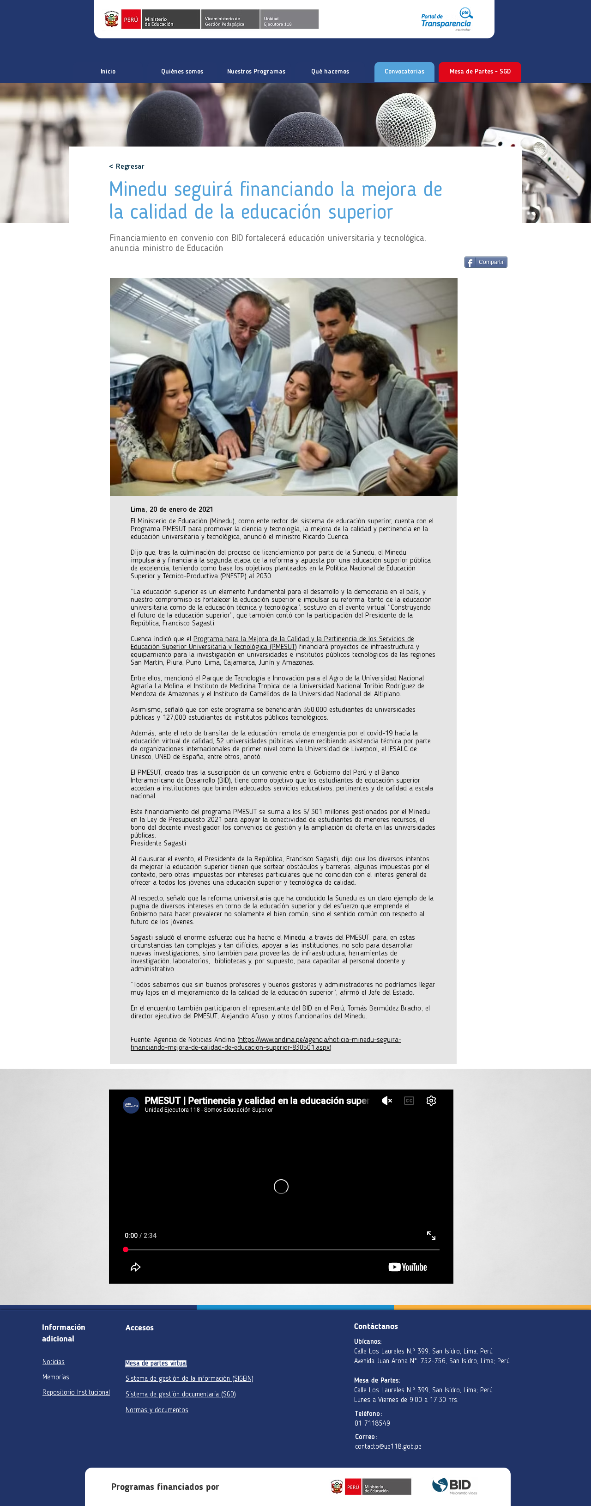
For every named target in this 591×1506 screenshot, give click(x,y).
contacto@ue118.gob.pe (388, 1447)
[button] (182, 72)
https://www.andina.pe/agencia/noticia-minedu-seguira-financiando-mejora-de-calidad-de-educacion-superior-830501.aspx (266, 1044)
